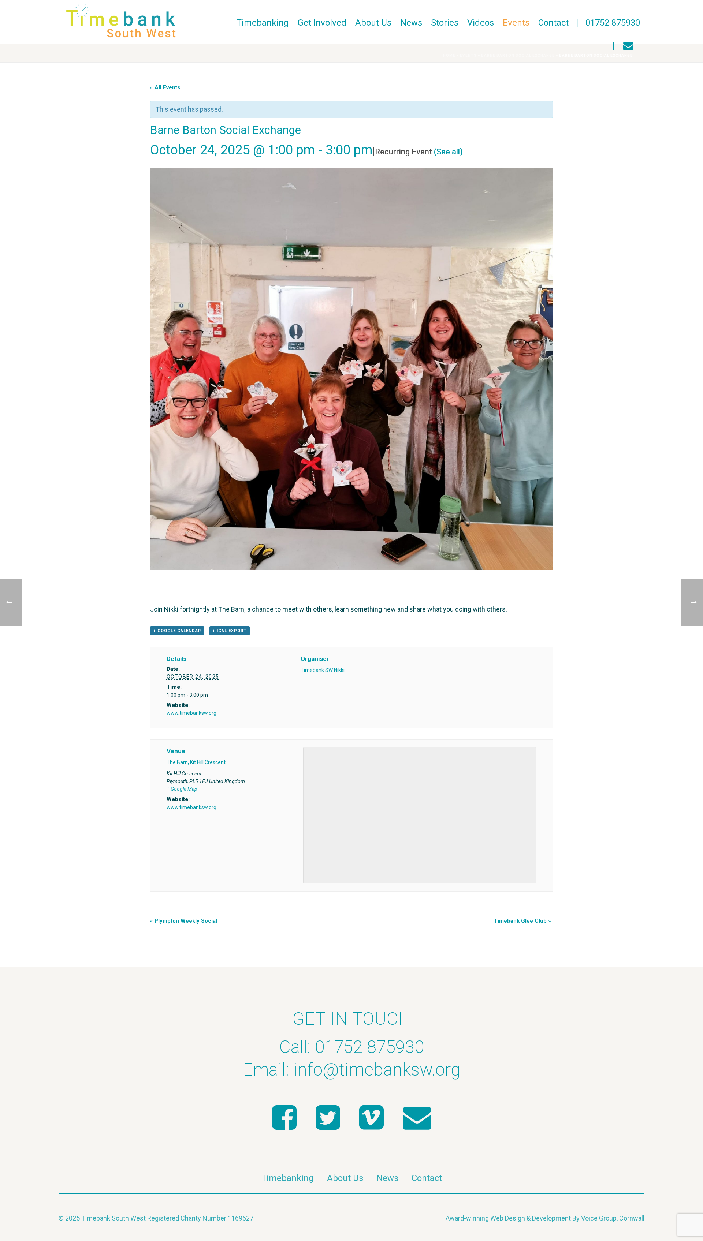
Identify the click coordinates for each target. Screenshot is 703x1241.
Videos (480, 23)
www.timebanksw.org (191, 713)
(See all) (448, 151)
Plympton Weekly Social (183, 920)
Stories (444, 23)
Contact (553, 23)
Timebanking (263, 23)
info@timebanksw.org (377, 1069)
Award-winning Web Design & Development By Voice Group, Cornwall (545, 1218)
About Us (373, 23)
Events (516, 23)
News (411, 23)
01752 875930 (612, 23)
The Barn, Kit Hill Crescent (196, 762)
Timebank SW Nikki (323, 670)
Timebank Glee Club (522, 920)
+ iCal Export (229, 630)
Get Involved (322, 23)
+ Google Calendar (177, 630)
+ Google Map (182, 789)
